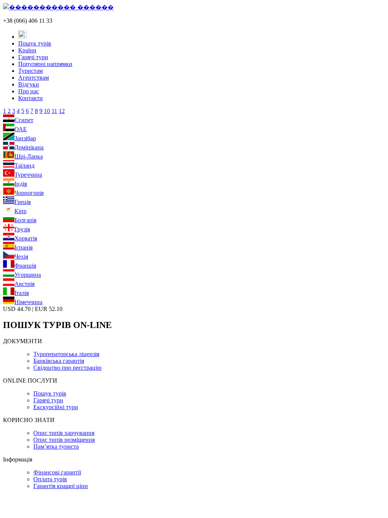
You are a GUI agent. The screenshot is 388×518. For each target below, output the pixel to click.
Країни (27, 50)
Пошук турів (34, 43)
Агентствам (33, 77)
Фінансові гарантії (57, 472)
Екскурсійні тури (55, 407)
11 (54, 111)
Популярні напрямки (45, 64)
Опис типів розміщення (64, 439)
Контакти (30, 98)
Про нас (28, 91)
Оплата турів (50, 479)
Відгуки (28, 84)
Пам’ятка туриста (56, 446)
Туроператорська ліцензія (66, 354)
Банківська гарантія (58, 361)
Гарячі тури (33, 57)
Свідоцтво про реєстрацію (67, 367)
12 (62, 111)
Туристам (30, 70)
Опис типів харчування (63, 433)
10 (47, 111)
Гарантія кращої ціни (60, 486)
